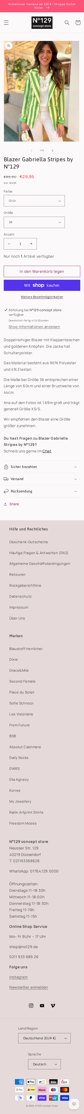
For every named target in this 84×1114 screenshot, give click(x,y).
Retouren (17, 574)
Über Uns (17, 618)
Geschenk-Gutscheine (28, 541)
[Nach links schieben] (31, 150)
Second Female (22, 681)
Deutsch (39, 1064)
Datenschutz (20, 596)
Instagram (18, 976)
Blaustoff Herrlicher (26, 648)
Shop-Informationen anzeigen (34, 326)
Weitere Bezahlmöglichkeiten (42, 297)
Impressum (18, 607)
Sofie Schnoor (21, 703)
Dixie (13, 659)
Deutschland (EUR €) (39, 1038)
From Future (19, 725)
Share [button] (14, 503)
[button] (6, 22)
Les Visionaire (21, 714)
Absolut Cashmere (25, 746)
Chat (46, 451)
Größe (8, 212)
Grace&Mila (18, 670)
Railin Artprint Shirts (26, 812)
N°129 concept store (46, 1105)
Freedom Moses (23, 823)
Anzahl (9, 234)
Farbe (8, 191)
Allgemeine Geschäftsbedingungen (39, 563)
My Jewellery (20, 801)
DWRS (14, 768)
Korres (15, 790)
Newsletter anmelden (28, 987)
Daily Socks (19, 757)
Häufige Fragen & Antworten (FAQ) (38, 552)
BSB (12, 736)
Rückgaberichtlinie (25, 585)
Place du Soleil (21, 692)
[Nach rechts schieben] (52, 150)
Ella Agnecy (19, 779)
